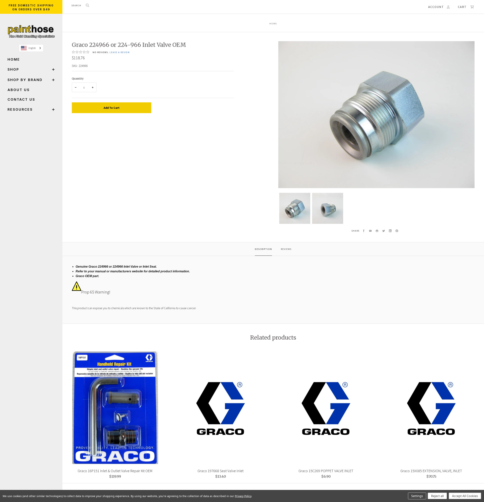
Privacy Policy (243, 496)
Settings (417, 496)
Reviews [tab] (286, 249)
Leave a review (120, 52)
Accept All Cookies (465, 496)
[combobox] (31, 48)
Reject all (437, 496)
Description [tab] (263, 249)
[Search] (87, 6)
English (32, 48)
